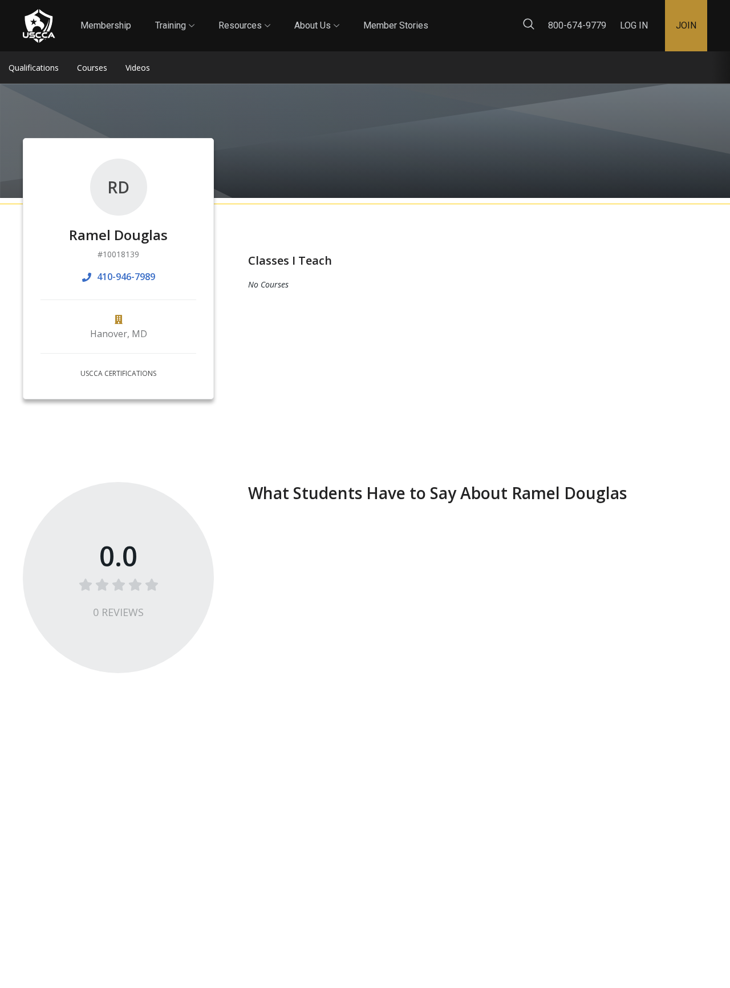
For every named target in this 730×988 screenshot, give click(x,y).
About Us (316, 15)
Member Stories (395, 25)
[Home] (39, 26)
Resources (244, 15)
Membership (105, 25)
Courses (92, 67)
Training (174, 15)
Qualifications (34, 67)
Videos (137, 67)
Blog (438, 16)
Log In (634, 25)
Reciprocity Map (503, 16)
